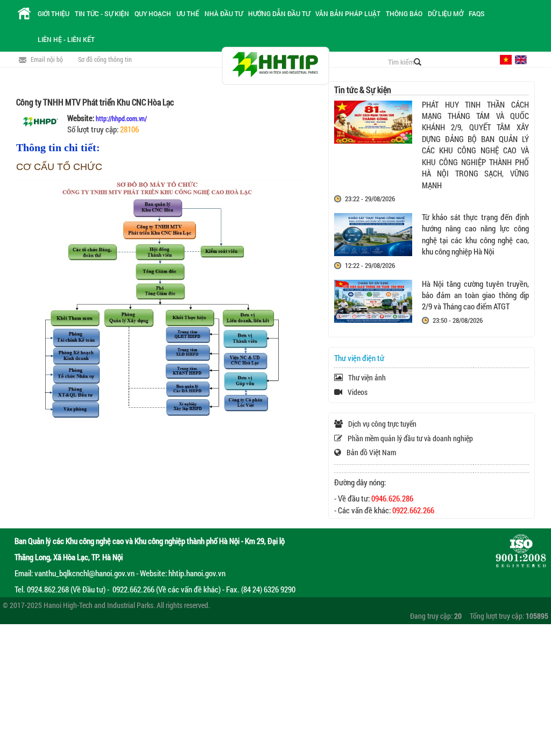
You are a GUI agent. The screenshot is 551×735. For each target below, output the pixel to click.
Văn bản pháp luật (347, 13)
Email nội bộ (47, 59)
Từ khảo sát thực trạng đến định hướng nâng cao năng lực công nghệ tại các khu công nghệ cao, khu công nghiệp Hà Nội (475, 234)
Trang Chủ (24, 13)
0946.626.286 (392, 498)
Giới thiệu (53, 13)
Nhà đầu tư (223, 13)
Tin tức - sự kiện (102, 13)
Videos (358, 392)
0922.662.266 (413, 510)
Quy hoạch (153, 13)
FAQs (477, 13)
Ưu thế (187, 13)
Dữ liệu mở (445, 13)
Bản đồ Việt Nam (371, 452)
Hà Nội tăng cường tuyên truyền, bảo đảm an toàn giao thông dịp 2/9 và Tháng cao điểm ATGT (475, 295)
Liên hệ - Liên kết (66, 39)
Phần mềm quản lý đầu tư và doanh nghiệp (410, 438)
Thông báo (404, 13)
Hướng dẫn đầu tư (279, 13)
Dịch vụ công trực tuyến (382, 424)
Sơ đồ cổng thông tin (105, 59)
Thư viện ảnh (367, 377)
